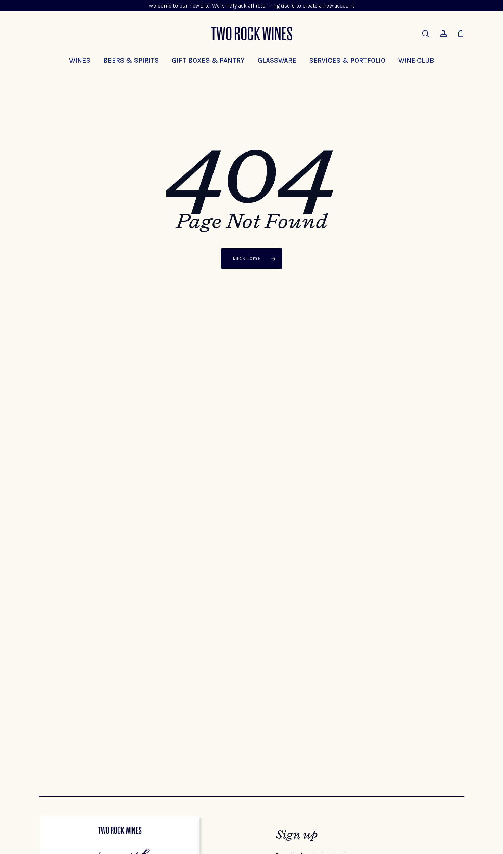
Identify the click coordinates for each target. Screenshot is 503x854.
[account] (443, 33)
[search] (426, 33)
